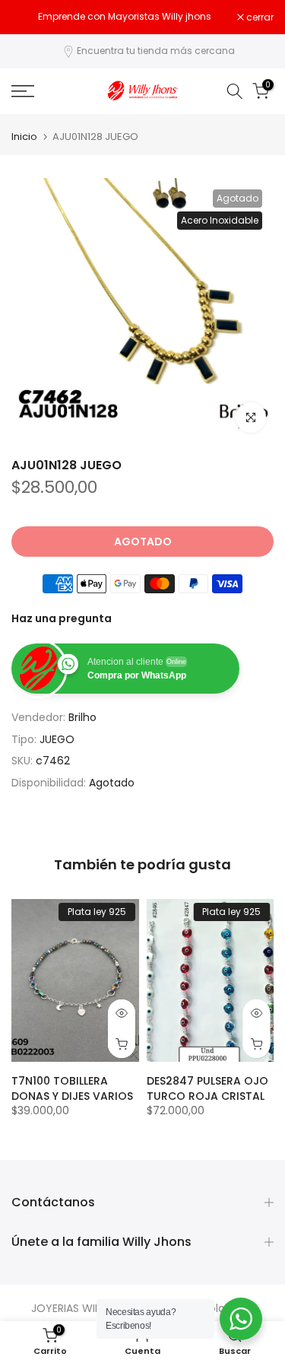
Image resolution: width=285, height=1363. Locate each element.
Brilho (82, 717)
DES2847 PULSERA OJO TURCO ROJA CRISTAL (207, 1088)
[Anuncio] (124, 16)
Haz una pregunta (61, 618)
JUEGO (57, 739)
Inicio (24, 136)
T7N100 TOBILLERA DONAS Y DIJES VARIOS (72, 1088)
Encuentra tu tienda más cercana (156, 50)
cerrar (259, 17)
